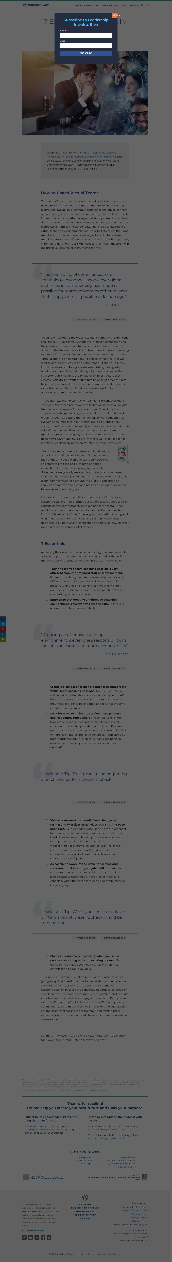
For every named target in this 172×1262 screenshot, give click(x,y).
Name (63, 30)
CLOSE (114, 14)
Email (63, 41)
